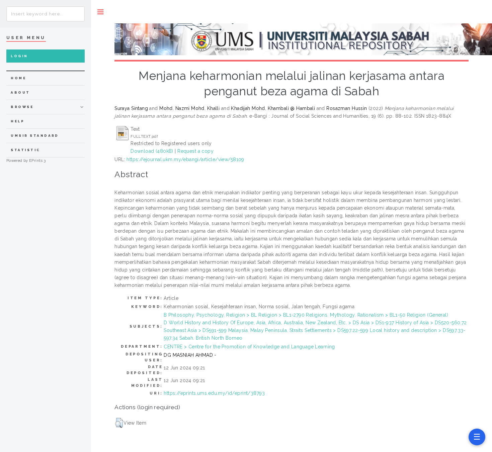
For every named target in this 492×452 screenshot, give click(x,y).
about (20, 92)
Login (19, 56)
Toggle (100, 12)
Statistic (25, 150)
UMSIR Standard (35, 135)
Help (17, 121)
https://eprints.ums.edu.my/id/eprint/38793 (214, 393)
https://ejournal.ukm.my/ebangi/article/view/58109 (185, 159)
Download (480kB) (152, 151)
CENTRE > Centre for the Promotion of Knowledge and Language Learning (249, 346)
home (18, 78)
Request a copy (195, 151)
